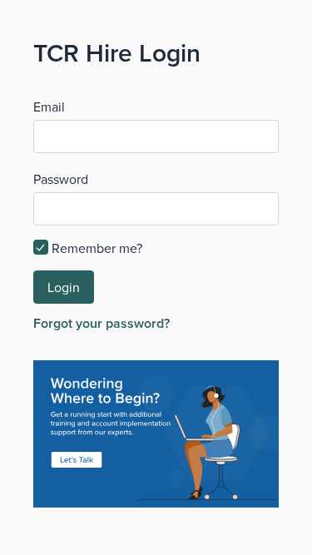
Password (60, 179)
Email (49, 106)
